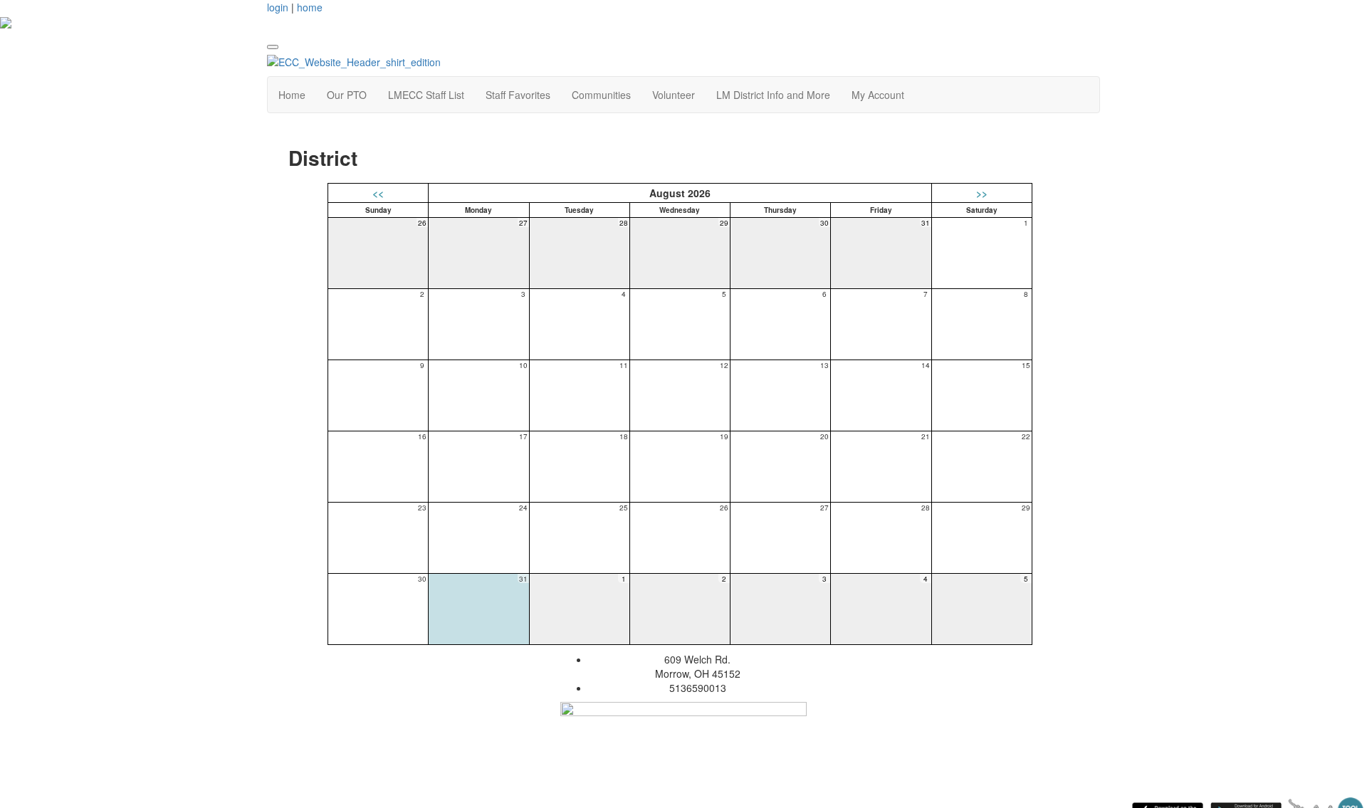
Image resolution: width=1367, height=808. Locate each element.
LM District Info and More (773, 95)
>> (982, 193)
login (277, 7)
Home (291, 95)
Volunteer (673, 95)
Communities (601, 95)
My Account (878, 95)
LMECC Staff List (426, 95)
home (310, 7)
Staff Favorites (518, 95)
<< (378, 193)
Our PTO (347, 95)
